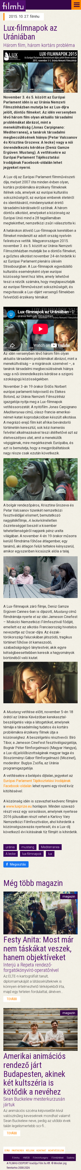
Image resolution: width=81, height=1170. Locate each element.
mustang (27, 847)
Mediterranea (50, 847)
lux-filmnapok (31, 854)
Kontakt (41, 1150)
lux (50, 854)
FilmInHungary (40, 1157)
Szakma (70, 1157)
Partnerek (18, 1150)
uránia (10, 847)
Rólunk (30, 1150)
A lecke (11, 854)
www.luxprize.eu (19, 806)
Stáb (7, 1150)
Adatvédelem (56, 1150)
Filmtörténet (57, 1157)
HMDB (26, 1157)
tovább (12, 999)
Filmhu (16, 1157)
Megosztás (17, 864)
